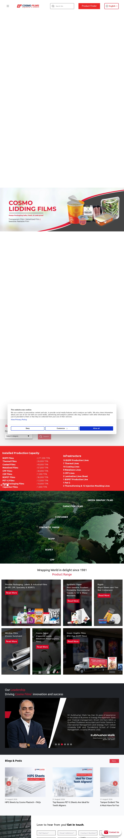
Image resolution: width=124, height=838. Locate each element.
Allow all (96, 428)
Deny (28, 428)
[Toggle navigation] (7, 6)
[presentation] (8, 783)
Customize (61, 428)
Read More (11, 592)
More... (114, 761)
